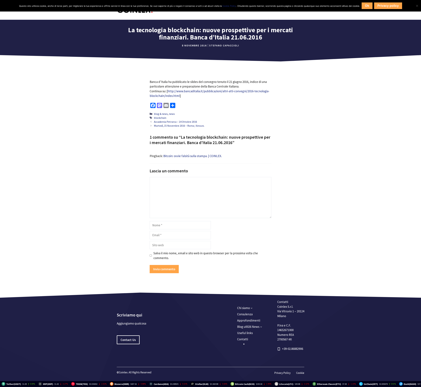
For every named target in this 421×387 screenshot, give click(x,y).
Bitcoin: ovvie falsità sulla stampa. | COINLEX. (192, 156)
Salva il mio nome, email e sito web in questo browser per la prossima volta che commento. (205, 255)
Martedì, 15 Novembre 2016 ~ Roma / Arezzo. (179, 125)
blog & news (161, 113)
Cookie (300, 373)
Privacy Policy (282, 373)
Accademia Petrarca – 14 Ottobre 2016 (175, 121)
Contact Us (128, 340)
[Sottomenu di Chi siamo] (251, 308)
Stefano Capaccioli (224, 45)
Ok (367, 6)
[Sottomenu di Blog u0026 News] (261, 327)
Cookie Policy (229, 6)
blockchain (160, 117)
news (172, 113)
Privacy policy (388, 6)
